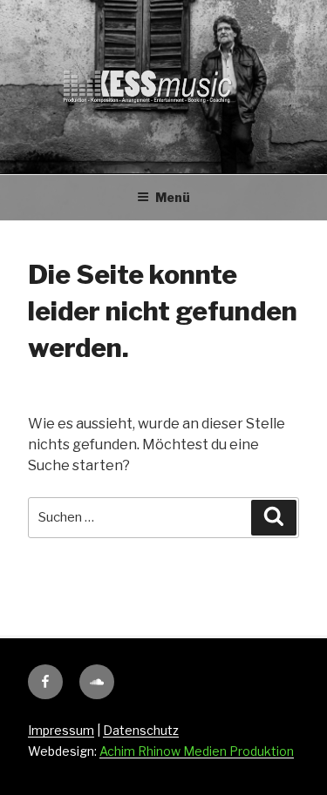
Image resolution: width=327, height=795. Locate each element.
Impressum (61, 730)
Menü (172, 197)
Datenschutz (141, 730)
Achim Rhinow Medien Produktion (196, 751)
